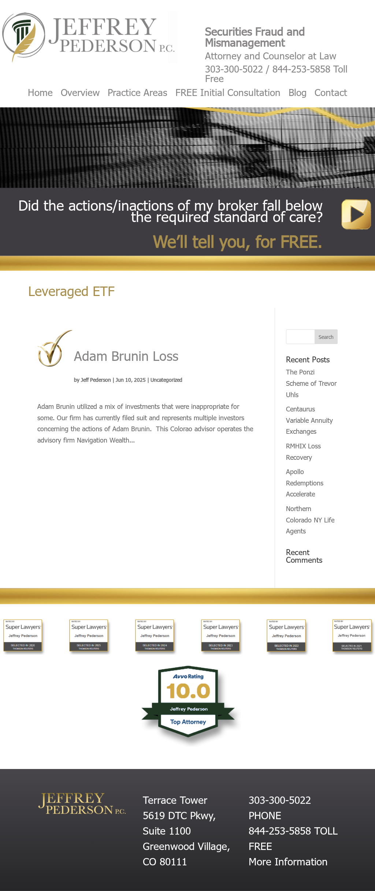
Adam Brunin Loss (126, 355)
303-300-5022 (234, 69)
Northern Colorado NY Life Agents (310, 519)
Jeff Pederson (96, 379)
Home (40, 94)
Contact (331, 94)
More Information (288, 861)
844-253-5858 (301, 69)
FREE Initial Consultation (228, 94)
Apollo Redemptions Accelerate (304, 482)
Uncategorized (166, 379)
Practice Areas (137, 94)
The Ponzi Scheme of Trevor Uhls (311, 382)
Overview (80, 94)
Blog (298, 94)
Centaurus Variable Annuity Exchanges (309, 419)
